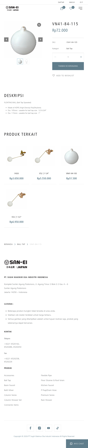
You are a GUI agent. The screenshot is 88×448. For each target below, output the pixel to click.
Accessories (9, 375)
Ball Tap (69, 48)
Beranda (8, 244)
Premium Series (47, 395)
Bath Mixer (9, 390)
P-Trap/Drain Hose (48, 390)
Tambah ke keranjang (68, 66)
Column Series (10, 395)
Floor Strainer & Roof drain (52, 380)
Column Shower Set (13, 400)
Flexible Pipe (46, 375)
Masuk (72, 2)
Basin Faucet (9, 385)
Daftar (61, 2)
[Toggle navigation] (80, 8)
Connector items (11, 405)
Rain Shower (46, 400)
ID (80, 2)
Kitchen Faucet (47, 385)
